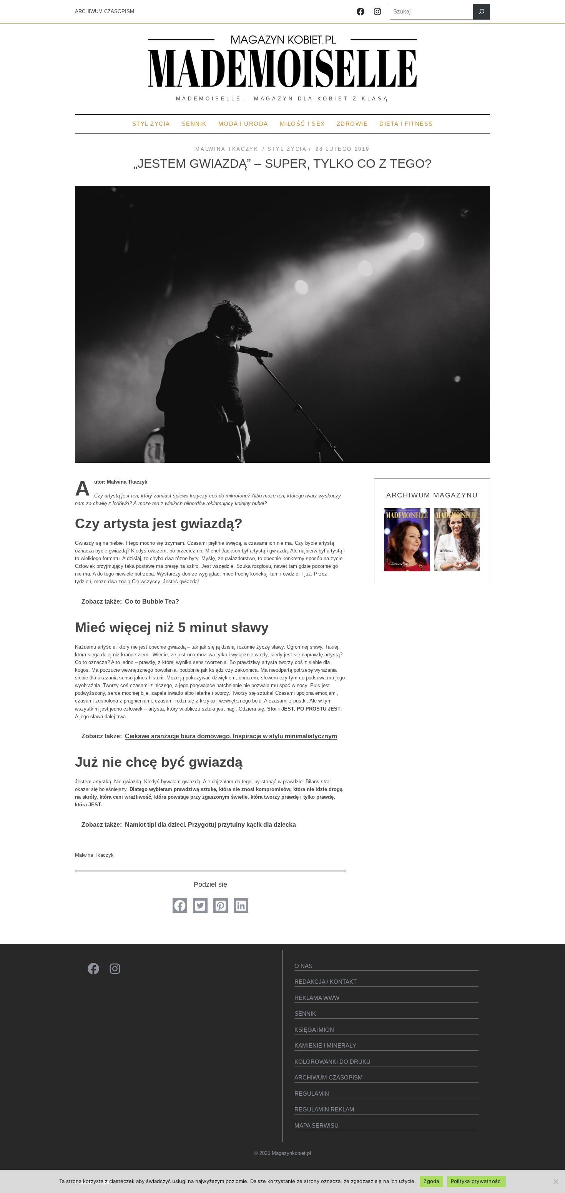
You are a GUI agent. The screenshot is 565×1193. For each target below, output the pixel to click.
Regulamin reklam (324, 1109)
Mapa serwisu (316, 1125)
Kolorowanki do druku (332, 1061)
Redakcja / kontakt (325, 981)
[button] (180, 905)
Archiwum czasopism (328, 1077)
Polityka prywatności (476, 1181)
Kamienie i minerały (325, 1045)
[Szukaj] (481, 12)
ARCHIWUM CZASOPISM (104, 11)
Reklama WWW (316, 997)
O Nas (303, 966)
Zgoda (431, 1181)
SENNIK (305, 1013)
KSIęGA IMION (314, 1029)
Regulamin (311, 1093)
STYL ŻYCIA (287, 149)
